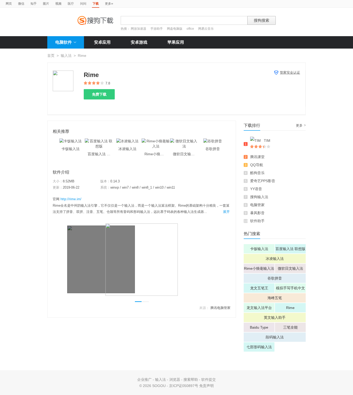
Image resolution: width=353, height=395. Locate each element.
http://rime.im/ (70, 199)
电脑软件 (63, 42)
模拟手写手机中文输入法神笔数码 (290, 289)
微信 (21, 3)
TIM (267, 140)
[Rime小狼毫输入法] (156, 141)
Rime (290, 308)
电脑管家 (257, 205)
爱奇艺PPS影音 (262, 181)
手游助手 (157, 28)
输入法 (66, 55)
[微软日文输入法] (184, 141)
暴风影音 (257, 213)
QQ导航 (256, 165)
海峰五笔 (274, 298)
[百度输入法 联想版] (99, 141)
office (191, 28)
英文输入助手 (275, 317)
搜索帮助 (190, 379)
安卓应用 (102, 42)
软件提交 (208, 379)
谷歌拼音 (274, 278)
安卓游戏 (139, 42)
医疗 (71, 3)
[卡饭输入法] (70, 141)
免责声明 (206, 386)
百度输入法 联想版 (290, 249)
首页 (51, 55)
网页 (9, 3)
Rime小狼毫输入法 (259, 268)
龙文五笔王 (259, 288)
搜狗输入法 (259, 197)
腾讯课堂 (257, 157)
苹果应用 (175, 42)
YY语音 (256, 189)
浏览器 (174, 379)
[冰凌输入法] (127, 141)
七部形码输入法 (259, 347)
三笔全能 (290, 327)
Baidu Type (259, 327)
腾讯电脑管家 (220, 308)
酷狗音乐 (257, 173)
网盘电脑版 (174, 28)
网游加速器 (138, 28)
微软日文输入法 (290, 268)
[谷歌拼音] (212, 141)
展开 (226, 212)
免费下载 (99, 94)
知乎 (33, 3)
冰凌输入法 (275, 259)
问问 (83, 3)
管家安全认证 (290, 72)
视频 (58, 3)
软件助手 (257, 221)
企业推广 (144, 379)
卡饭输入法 (259, 249)
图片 (46, 3)
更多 (109, 3)
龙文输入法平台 (259, 308)
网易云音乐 (206, 28)
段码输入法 (275, 337)
